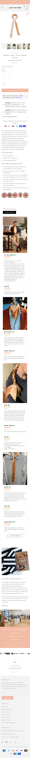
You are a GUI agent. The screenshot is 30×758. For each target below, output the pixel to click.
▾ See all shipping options (9, 116)
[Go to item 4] (19, 46)
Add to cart (15, 90)
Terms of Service (6, 717)
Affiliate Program (6, 720)
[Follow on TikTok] (11, 742)
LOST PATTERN (15, 52)
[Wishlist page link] (26, 9)
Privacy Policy (5, 712)
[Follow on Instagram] (2, 742)
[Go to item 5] (24, 46)
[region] (15, 665)
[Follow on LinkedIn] (15, 742)
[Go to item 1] (4, 45)
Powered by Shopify (21, 747)
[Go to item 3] (14, 46)
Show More (5, 605)
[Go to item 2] (9, 46)
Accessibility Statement (8, 722)
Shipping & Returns (7, 709)
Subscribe (7, 698)
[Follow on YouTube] (6, 742)
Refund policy (5, 714)
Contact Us (5, 706)
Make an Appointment (14, 644)
